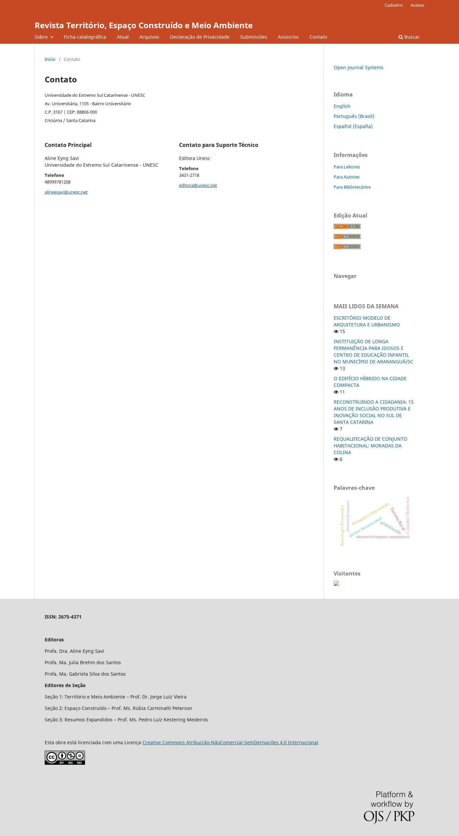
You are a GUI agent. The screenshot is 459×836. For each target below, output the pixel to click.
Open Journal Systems (358, 67)
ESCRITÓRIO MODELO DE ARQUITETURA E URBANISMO (367, 321)
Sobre (42, 37)
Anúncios (288, 37)
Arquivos (149, 37)
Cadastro (394, 5)
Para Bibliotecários (352, 187)
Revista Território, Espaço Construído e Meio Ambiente (144, 25)
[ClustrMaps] (336, 584)
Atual (123, 37)
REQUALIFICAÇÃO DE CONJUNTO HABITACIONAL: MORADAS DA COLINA (370, 445)
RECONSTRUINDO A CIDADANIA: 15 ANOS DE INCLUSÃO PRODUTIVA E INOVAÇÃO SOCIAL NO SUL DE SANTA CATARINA (374, 412)
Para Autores (347, 177)
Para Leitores (347, 167)
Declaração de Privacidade (200, 37)
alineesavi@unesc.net (66, 192)
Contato (318, 37)
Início (50, 59)
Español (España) (353, 126)
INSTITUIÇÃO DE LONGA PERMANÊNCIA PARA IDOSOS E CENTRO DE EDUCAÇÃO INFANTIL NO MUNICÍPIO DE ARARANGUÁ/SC (373, 351)
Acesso (417, 5)
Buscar (411, 37)
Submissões (253, 37)
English (342, 106)
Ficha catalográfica (85, 37)
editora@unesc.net (198, 185)
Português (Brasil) (354, 116)
